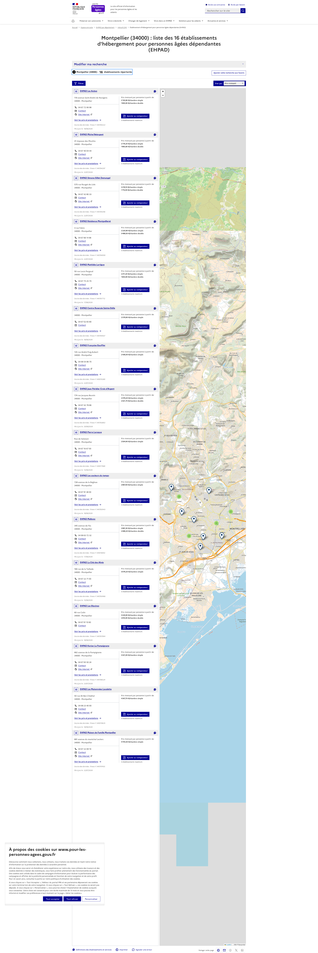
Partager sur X (236, 950)
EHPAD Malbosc (87, 518)
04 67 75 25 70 (84, 281)
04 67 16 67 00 (84, 448)
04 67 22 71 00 (84, 578)
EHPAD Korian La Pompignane (94, 645)
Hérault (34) (122, 27)
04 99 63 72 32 (84, 535)
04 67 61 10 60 (84, 622)
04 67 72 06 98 (84, 107)
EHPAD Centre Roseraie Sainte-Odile (97, 308)
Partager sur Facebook (230, 950)
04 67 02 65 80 (84, 321)
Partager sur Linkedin (242, 950)
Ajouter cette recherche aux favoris (229, 72)
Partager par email (224, 950)
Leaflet (228, 945)
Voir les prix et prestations (86, 120)
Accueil (73, 20)
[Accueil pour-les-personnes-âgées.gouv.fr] (98, 8)
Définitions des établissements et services (94, 949)
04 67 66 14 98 (84, 237)
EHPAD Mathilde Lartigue (92, 264)
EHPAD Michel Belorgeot (91, 134)
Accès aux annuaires (216, 4)
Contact (82, 110)
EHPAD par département (105, 27)
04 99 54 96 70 (84, 361)
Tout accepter (53, 899)
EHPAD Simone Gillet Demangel (95, 177)
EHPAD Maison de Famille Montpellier (98, 732)
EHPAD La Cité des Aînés (92, 562)
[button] (222, 535)
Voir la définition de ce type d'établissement (154, 91)
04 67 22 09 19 (84, 749)
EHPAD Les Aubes (88, 90)
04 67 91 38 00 (84, 492)
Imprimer (123, 949)
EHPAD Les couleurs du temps (94, 475)
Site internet (84, 114)
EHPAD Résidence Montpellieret (95, 221)
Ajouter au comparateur (137, 116)
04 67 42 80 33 (84, 194)
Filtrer (81, 83)
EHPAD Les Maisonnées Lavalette (96, 689)
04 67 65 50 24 (84, 662)
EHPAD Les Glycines (89, 605)
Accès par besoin (238, 4)
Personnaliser (91, 899)
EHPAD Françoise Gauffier (92, 345)
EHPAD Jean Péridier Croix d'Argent (97, 388)
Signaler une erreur (144, 949)
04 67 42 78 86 (84, 405)
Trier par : (219, 83)
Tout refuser (72, 899)
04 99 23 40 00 (84, 705)
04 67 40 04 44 (84, 150)
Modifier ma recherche (90, 64)
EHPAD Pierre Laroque (91, 432)
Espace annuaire (87, 27)
